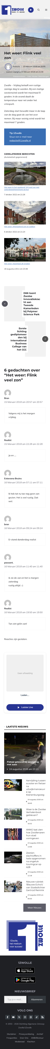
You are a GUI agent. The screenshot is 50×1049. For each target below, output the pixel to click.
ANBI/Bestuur (37, 1038)
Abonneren (36, 999)
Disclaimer (11, 1034)
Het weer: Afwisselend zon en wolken (19, 226)
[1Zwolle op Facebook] (7, 1017)
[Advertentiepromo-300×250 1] (25, 950)
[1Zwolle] (13, 10)
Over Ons (24, 1038)
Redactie (16, 66)
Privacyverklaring (26, 1034)
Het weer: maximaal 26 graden (17, 263)
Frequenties (12, 1038)
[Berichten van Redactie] (8, 66)
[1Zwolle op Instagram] (25, 1017)
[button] (38, 10)
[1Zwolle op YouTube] (36, 1017)
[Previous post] (5, 304)
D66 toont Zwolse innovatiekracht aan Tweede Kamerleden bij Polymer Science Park (31, 304)
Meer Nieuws (34, 907)
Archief (40, 1034)
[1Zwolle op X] (19, 1017)
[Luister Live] (31, 10)
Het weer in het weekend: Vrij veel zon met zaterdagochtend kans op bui (21, 188)
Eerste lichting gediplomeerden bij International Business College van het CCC (19, 339)
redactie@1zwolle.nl (20, 140)
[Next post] (45, 339)
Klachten (31, 1041)
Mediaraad (19, 1041)
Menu (47, 17)
